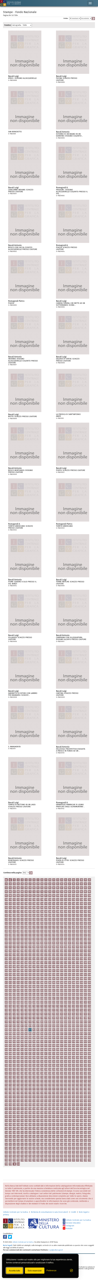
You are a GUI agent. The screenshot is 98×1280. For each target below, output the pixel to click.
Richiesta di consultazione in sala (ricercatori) (49, 1212)
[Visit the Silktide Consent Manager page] (71, 1271)
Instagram (69, 1226)
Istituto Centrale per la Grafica (15, 1212)
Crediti (73, 1212)
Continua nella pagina (12, 873)
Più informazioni (39, 77)
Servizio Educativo (73, 1223)
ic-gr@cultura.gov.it (56, 1250)
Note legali (7, 1245)
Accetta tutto (14, 1270)
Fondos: (7, 25)
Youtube (68, 1228)
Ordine (65, 18)
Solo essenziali (35, 1270)
